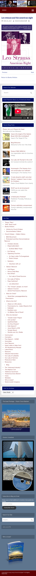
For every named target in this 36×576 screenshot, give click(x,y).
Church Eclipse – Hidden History (15, 234)
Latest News (9, 349)
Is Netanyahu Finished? (18, 197)
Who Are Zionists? (12, 315)
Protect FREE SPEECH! (18, 151)
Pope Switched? (13, 281)
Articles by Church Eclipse (14, 229)
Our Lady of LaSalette (12, 356)
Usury (6, 376)
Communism (9, 335)
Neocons (8, 351)
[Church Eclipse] (18, 6)
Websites (8, 378)
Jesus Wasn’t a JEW (14, 328)
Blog (7, 365)
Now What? (11, 273)
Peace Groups (13, 258)
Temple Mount (12, 330)
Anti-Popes (11, 269)
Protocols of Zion (10, 360)
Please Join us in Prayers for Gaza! (13, 129)
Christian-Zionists (13, 244)
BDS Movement (11, 237)
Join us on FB (7, 527)
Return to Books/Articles (9, 77)
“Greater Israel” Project (15, 318)
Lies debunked (13, 284)
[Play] (5, 118)
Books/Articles (9, 226)
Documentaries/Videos (13, 231)
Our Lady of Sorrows (11, 358)
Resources (8, 362)
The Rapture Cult (10, 369)
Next (32, 72)
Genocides (8, 341)
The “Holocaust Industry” (13, 367)
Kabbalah (11, 308)
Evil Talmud (11, 251)
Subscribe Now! (9, 507)
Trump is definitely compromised (21, 205)
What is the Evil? (11, 301)
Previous (4, 72)
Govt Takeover (9, 343)
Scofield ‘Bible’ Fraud (15, 248)
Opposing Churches (14, 253)
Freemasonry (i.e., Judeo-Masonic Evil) (20, 306)
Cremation (8, 337)
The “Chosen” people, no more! (18, 286)
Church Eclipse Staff (21, 20)
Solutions (10, 261)
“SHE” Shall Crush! (10, 224)
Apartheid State (12, 322)
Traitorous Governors (11, 372)
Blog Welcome (15, 142)
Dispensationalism (13, 246)
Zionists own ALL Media (15, 332)
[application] (18, 111)
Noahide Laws (12, 310)
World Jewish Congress (12, 382)
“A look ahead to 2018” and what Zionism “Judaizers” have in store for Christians (21, 179)
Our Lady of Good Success (17, 276)
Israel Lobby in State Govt (13, 345)
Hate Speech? (12, 326)
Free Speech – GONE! (12, 339)
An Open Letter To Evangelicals (19, 256)
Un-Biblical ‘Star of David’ (15, 312)
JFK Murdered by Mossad (13, 347)
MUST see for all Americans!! (20, 188)
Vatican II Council (13, 289)
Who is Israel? (9, 380)
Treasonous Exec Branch (13, 374)
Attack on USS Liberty (15, 304)
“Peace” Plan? (9, 222)
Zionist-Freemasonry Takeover (17, 291)
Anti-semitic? (12, 320)
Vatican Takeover (11, 266)
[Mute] (28, 118)
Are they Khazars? (13, 324)
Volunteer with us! (14, 264)
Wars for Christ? (11, 293)
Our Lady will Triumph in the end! (21, 160)
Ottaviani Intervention (11, 354)
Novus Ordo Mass (13, 271)
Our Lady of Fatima (14, 279)
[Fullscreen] (31, 118)
